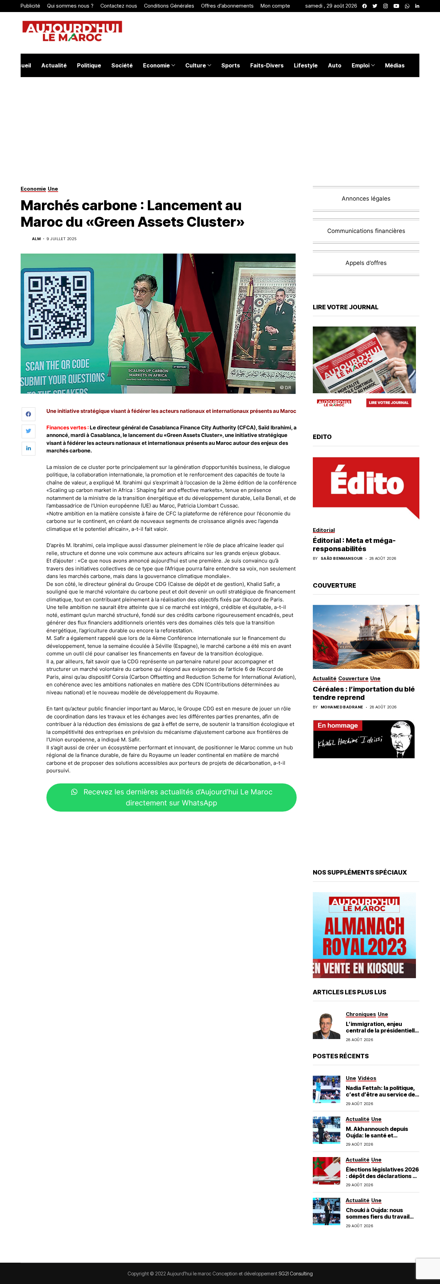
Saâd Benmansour (342, 558)
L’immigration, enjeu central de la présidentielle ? (382, 1030)
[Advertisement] (171, 837)
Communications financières (366, 230)
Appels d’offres (366, 262)
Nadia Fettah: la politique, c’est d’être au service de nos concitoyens (380, 1094)
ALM (36, 239)
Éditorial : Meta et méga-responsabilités (354, 544)
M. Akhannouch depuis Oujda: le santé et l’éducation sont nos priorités (377, 1138)
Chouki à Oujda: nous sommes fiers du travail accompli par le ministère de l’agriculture (380, 1220)
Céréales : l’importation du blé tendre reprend (364, 693)
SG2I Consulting (295, 1273)
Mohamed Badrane (342, 707)
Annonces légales (366, 198)
